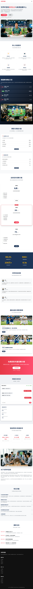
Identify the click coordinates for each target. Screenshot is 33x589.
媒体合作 (2, 581)
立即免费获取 (16, 367)
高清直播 (2, 559)
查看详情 (4, 351)
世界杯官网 (3, 1)
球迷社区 (2, 563)
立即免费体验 (4, 14)
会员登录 (2, 571)
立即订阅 (16, 222)
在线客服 (2, 582)
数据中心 (2, 560)
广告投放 (2, 578)
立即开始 (16, 200)
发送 (30, 402)
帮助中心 (2, 570)
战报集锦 (2, 562)
